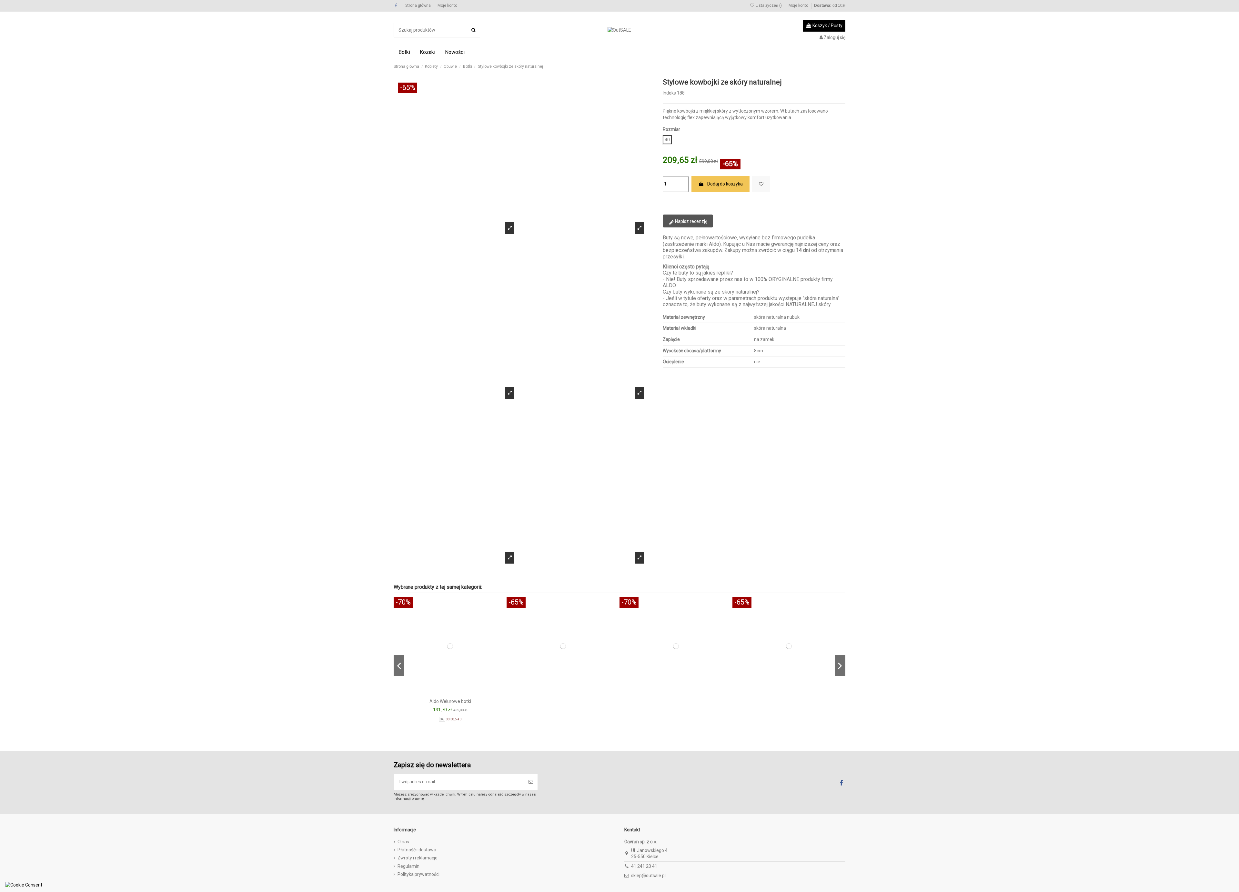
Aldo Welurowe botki (450, 701)
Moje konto (447, 5)
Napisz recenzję (690, 221)
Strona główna (418, 5)
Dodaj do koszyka (725, 183)
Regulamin (408, 866)
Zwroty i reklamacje (418, 857)
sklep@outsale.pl (648, 875)
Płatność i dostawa (417, 849)
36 (442, 719)
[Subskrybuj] (531, 782)
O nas (403, 841)
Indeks (669, 92)
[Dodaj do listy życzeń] (761, 184)
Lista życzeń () (769, 5)
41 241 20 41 (644, 866)
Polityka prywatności (418, 874)
